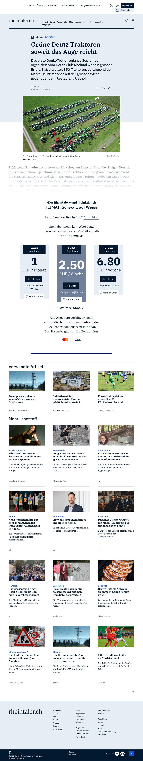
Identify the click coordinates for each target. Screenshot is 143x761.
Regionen (80, 727)
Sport (52, 22)
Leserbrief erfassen (69, 5)
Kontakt (101, 725)
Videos (59, 22)
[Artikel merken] (97, 88)
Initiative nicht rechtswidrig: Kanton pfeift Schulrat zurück (67, 399)
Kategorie (57, 710)
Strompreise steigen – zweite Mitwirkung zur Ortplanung (23, 399)
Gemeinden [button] (125, 10)
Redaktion (102, 719)
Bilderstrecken (75, 22)
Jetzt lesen (70, 285)
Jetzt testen (34, 279)
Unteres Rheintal (82, 731)
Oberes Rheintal (82, 734)
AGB (100, 728)
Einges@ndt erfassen (90, 5)
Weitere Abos (70, 308)
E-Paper (30, 5)
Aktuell (45, 22)
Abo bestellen (104, 710)
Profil (78, 710)
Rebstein (39, 37)
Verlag (100, 722)
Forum (85, 22)
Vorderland (80, 737)
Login (116, 5)
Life (65, 22)
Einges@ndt (47, 24)
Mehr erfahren (35, 296)
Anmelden (91, 217)
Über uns (41, 5)
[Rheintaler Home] (21, 20)
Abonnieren (127, 5)
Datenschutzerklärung (107, 731)
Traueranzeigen (96, 22)
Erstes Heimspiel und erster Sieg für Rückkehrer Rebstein (111, 399)
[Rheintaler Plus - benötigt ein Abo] (32, 37)
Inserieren (53, 5)
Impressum (40, 756)
